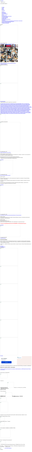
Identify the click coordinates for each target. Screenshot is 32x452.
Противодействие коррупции (6, 19)
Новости (3, 11)
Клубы (3, 9)
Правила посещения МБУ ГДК (6, 22)
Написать (6, 362)
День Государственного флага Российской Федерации (8, 63)
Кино (3, 8)
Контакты (3, 10)
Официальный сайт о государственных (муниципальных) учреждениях (12, 20)
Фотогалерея (4, 12)
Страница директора (5, 17)
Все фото (1, 355)
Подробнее (1, 159)
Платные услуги (4, 15)
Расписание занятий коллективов (7, 16)
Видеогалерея (4, 13)
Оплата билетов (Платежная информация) (8, 21)
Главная (3, 7)
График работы (4, 18)
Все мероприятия (2, 101)
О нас (3, 14)
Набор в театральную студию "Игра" (5, 152)
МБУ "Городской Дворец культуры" (5, 175)
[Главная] (1, 0)
